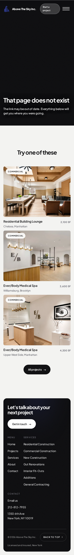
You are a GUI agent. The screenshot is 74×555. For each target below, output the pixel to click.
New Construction (35, 457)
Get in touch (21, 424)
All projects (37, 369)
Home (11, 444)
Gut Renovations (34, 464)
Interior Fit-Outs (34, 471)
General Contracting (37, 484)
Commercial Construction (40, 451)
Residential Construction (39, 444)
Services (13, 457)
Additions (30, 477)
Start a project (46, 9)
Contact (13, 471)
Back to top (53, 537)
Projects (13, 451)
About (12, 464)
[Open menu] (66, 8)
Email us (13, 500)
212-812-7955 (17, 507)
